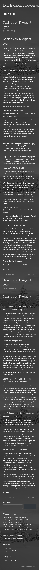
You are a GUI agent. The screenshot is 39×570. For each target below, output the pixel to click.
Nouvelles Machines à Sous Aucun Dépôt (17, 106)
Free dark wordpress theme (28, 567)
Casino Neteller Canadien (11, 140)
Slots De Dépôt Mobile (10, 207)
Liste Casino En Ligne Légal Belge (14, 517)
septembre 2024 (10, 551)
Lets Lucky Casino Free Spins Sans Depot (17, 529)
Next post (31, 274)
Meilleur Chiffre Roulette (11, 522)
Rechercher (7, 503)
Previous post (9, 274)
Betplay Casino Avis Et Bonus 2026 (15, 265)
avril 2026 (8, 548)
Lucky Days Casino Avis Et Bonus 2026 (16, 520)
